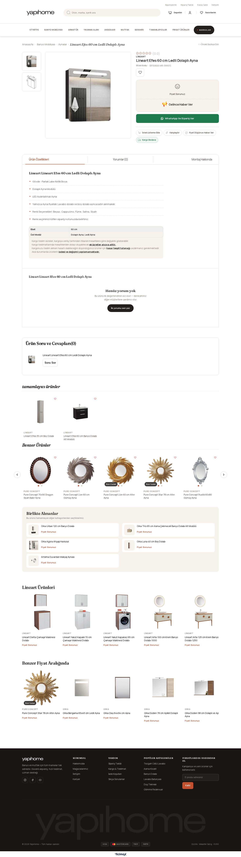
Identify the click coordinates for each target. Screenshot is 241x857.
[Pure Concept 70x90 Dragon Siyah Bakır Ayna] (40, 470)
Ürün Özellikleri (39, 159)
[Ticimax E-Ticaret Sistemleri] (120, 854)
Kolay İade (202, 5)
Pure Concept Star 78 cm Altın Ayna (159, 496)
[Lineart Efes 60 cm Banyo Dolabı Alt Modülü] (80, 411)
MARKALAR (205, 30)
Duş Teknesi (150, 784)
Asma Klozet (150, 768)
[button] (39, 486)
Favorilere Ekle (55, 399)
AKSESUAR (109, 30)
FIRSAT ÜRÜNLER (181, 30)
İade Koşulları (115, 773)
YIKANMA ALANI (91, 30)
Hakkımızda (79, 763)
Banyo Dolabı (150, 773)
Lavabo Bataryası (152, 779)
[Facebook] (33, 780)
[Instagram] (25, 780)
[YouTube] (40, 780)
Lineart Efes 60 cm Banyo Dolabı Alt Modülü (80, 438)
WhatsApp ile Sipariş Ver (179, 118)
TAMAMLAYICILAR (158, 30)
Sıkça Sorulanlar (116, 779)
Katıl (187, 785)
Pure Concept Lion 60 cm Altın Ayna (119, 496)
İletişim (215, 5)
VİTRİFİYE (34, 30)
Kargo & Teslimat (117, 768)
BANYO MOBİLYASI (53, 30)
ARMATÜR (73, 30)
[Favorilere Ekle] (140, 72)
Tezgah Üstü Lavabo (154, 763)
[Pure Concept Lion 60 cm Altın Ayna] (120, 470)
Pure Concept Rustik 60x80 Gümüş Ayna (198, 496)
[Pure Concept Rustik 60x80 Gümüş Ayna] (200, 470)
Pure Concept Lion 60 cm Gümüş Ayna (77, 496)
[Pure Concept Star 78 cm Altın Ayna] (160, 470)
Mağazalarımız (80, 768)
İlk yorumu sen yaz (120, 308)
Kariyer (76, 779)
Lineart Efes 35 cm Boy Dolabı (39, 436)
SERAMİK (139, 30)
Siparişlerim (171, 5)
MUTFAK (125, 30)
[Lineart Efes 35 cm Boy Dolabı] (40, 411)
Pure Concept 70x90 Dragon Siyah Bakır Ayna (38, 496)
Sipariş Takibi (187, 5)
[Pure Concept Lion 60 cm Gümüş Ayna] (80, 470)
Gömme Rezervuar (153, 789)
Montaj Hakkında (202, 159)
